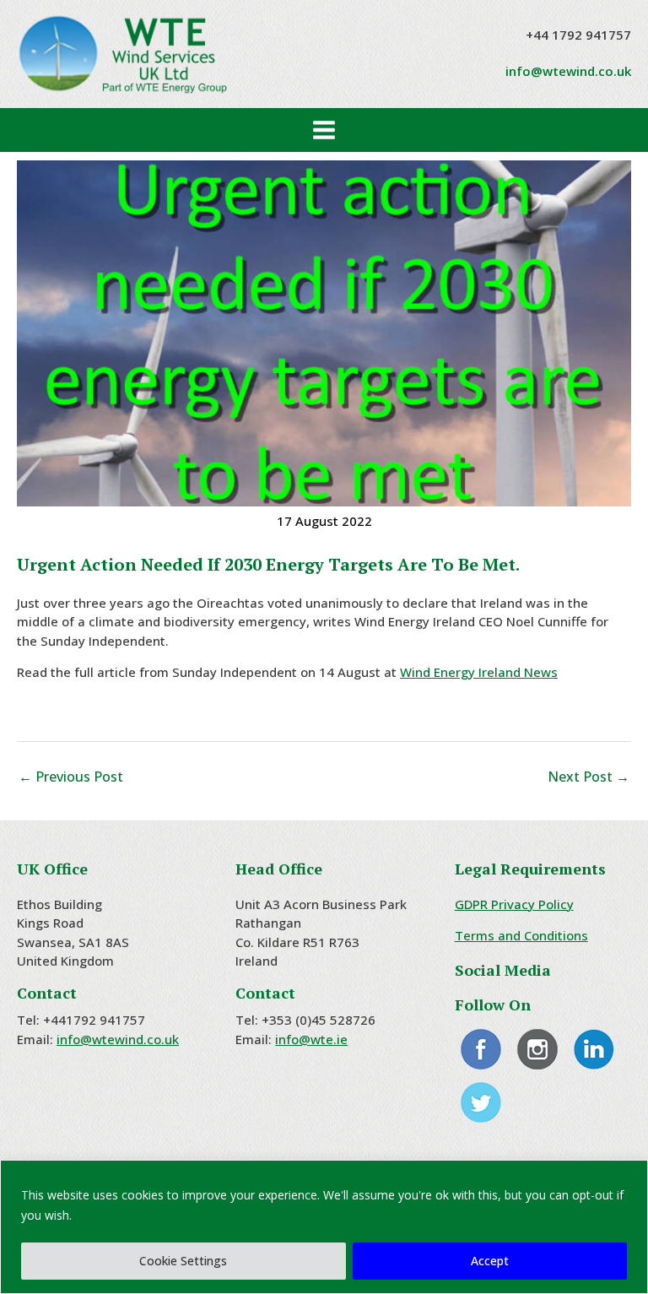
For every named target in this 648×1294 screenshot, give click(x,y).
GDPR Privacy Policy (514, 904)
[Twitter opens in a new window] (481, 1100)
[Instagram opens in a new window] (537, 1047)
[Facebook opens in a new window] (481, 1047)
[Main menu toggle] (324, 130)
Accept (490, 1261)
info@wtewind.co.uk (568, 70)
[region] (324, 1227)
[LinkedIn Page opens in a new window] (594, 1047)
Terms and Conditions (521, 935)
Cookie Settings (183, 1261)
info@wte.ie (311, 1039)
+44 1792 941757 (578, 34)
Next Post (588, 776)
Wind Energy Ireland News (479, 671)
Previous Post (71, 776)
